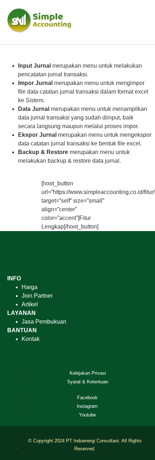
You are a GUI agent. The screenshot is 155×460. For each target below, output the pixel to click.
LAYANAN (21, 313)
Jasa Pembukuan (44, 322)
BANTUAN (22, 330)
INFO (14, 278)
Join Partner (37, 296)
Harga (29, 287)
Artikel (30, 304)
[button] (145, 22)
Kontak (31, 339)
